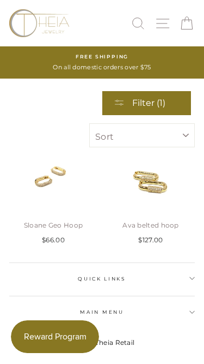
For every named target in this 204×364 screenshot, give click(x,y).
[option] (102, 62)
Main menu (101, 312)
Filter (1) (147, 103)
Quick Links (102, 279)
